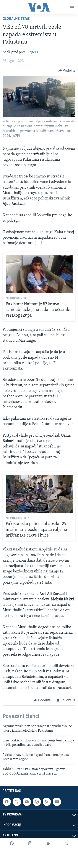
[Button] (67, 70)
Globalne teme (16, 19)
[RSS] (47, 802)
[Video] (48, 843)
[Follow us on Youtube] (27, 802)
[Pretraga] (66, 843)
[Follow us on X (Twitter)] (17, 802)
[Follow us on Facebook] (7, 802)
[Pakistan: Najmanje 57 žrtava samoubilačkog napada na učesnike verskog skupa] (39, 274)
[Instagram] (30, 843)
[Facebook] (11, 843)
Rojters (32, 52)
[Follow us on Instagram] (37, 802)
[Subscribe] (57, 802)
